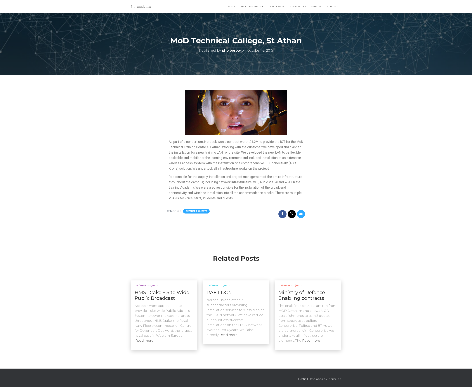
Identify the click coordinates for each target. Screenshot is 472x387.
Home (231, 6)
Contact (332, 6)
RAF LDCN (219, 292)
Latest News (276, 6)
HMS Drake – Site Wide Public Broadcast (162, 295)
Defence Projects (196, 211)
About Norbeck (250, 6)
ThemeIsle (334, 379)
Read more (144, 340)
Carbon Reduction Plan (306, 6)
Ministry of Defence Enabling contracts (301, 295)
